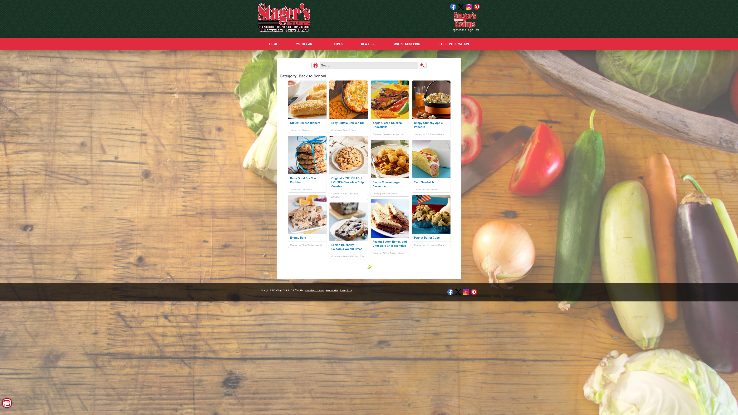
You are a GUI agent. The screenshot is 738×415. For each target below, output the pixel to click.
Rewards (368, 44)
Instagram (469, 7)
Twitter (461, 7)
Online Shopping (407, 44)
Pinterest (477, 7)
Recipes (337, 44)
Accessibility (332, 290)
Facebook (453, 7)
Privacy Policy (346, 290)
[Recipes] (315, 65)
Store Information (454, 44)
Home (273, 44)
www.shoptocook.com (314, 290)
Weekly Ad (304, 44)
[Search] (422, 65)
